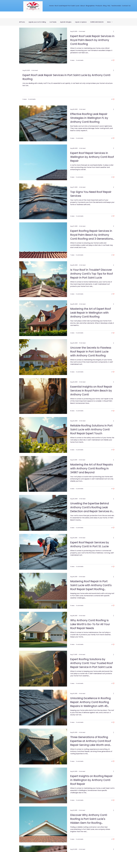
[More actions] (114, 31)
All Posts (22, 22)
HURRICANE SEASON (96, 22)
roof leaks (53, 22)
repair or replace (81, 22)
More (109, 22)
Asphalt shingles (65, 22)
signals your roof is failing (37, 22)
